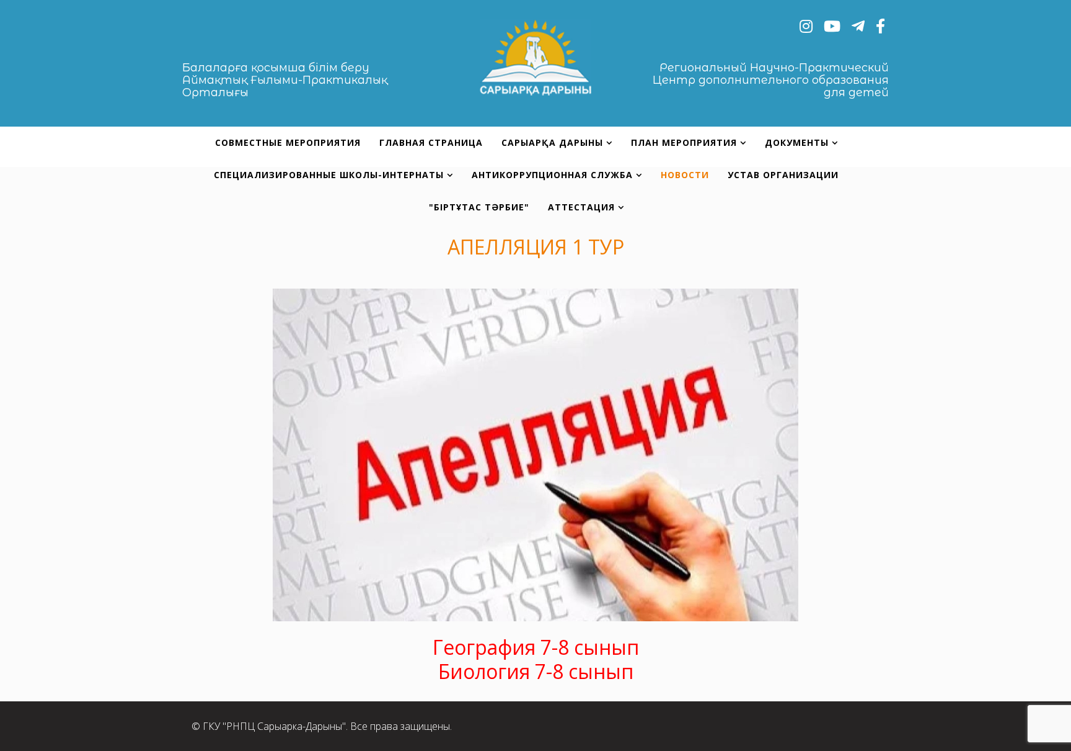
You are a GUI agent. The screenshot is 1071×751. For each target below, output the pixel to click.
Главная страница (431, 142)
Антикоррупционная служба (552, 175)
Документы (797, 142)
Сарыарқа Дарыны (553, 142)
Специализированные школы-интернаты (329, 175)
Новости (685, 175)
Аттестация (581, 207)
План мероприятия (684, 142)
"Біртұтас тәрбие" (479, 207)
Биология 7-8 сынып (535, 671)
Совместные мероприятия (288, 142)
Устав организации (783, 175)
